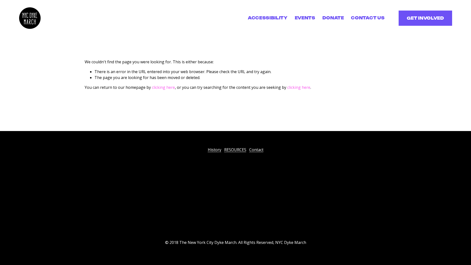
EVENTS (305, 17)
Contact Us (367, 17)
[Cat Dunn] (226, 227)
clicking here (163, 87)
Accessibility (268, 17)
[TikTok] (245, 227)
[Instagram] (235, 227)
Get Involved (425, 18)
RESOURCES (235, 149)
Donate (333, 17)
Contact (256, 149)
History (214, 149)
